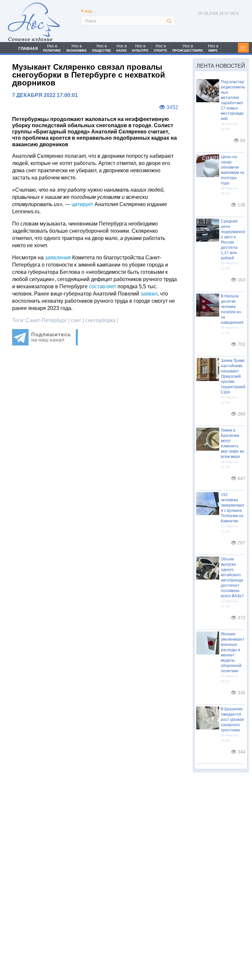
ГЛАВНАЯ (28, 48)
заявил (149, 293)
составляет (102, 286)
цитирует (82, 204)
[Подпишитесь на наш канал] (45, 343)
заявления (58, 257)
